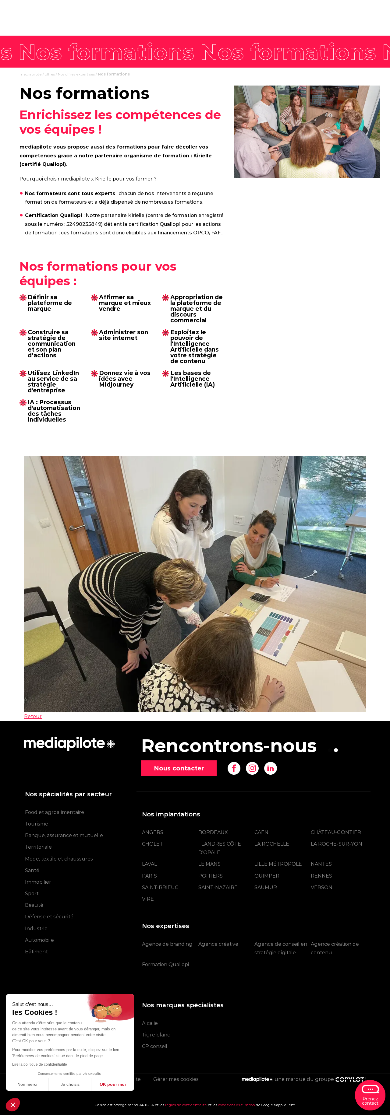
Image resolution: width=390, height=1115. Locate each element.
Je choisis (70, 1084)
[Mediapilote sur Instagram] (252, 768)
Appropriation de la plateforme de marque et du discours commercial (196, 308)
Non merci (27, 1084)
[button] (12, 1104)
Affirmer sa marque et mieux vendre (125, 303)
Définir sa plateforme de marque (50, 303)
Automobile (39, 940)
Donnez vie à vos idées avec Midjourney (125, 378)
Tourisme (36, 824)
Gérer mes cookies (176, 1079)
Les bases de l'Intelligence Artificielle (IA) (192, 378)
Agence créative (218, 944)
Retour (33, 716)
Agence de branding (167, 944)
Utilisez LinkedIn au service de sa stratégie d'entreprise (53, 381)
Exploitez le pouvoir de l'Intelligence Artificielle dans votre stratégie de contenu (194, 346)
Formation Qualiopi (165, 964)
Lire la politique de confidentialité (39, 1064)
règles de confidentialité (186, 1105)
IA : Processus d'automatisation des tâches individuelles (54, 411)
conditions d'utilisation (236, 1105)
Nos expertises (165, 926)
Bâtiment (36, 952)
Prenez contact (370, 1101)
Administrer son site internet (123, 335)
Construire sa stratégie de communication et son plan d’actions (52, 343)
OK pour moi (113, 1084)
